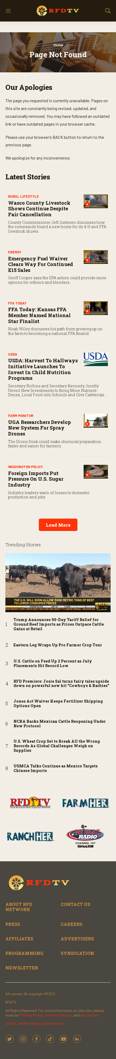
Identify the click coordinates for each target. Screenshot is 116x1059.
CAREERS (71, 924)
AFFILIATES (19, 938)
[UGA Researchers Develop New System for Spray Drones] (96, 420)
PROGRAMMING (24, 953)
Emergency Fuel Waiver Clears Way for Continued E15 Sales (40, 264)
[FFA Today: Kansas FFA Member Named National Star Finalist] (96, 308)
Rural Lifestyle (23, 196)
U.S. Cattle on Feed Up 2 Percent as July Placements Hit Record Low (52, 663)
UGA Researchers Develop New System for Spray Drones (39, 428)
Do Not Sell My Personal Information (34, 1023)
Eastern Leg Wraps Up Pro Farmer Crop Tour (57, 645)
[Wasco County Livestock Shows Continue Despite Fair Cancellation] (96, 201)
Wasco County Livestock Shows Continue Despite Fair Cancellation (39, 209)
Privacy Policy (31, 1015)
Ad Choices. (90, 1015)
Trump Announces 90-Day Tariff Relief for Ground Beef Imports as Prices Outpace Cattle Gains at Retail (58, 624)
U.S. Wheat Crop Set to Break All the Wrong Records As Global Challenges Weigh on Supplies (56, 746)
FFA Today (17, 303)
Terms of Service (57, 1015)
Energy (14, 252)
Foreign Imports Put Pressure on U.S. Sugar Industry (35, 479)
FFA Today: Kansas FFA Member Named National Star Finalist (39, 315)
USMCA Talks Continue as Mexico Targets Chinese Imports (55, 768)
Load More (58, 525)
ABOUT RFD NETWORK (18, 907)
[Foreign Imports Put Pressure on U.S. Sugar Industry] (96, 472)
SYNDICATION (77, 953)
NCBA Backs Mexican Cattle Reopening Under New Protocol (59, 723)
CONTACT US (75, 904)
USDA (12, 354)
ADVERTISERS (77, 938)
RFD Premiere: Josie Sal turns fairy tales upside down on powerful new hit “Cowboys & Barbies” (61, 683)
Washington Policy (25, 467)
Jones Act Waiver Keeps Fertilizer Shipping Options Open (58, 703)
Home (58, 45)
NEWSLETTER (21, 967)
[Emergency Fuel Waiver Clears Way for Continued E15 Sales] (96, 257)
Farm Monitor (20, 415)
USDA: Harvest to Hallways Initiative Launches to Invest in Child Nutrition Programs (43, 369)
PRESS (12, 924)
